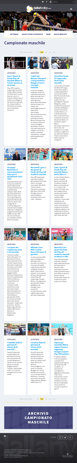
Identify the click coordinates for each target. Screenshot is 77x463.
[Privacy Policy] (8, 457)
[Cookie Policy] (17, 457)
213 (46, 52)
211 (38, 52)
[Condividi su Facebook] (59, 437)
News (48, 34)
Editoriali (14, 34)
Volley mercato (60, 34)
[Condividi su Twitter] (65, 437)
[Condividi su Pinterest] (70, 437)
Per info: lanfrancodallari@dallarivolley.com (16, 455)
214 (50, 52)
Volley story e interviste (32, 34)
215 (54, 52)
